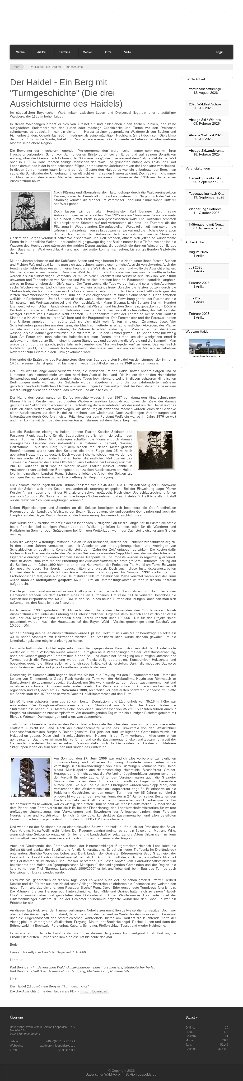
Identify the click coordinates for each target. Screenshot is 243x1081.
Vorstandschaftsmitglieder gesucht (214, 89)
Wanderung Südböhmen (207, 209)
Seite (125, 53)
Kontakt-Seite (66, 1050)
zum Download (95, 991)
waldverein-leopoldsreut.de (57, 1045)
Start (16, 67)
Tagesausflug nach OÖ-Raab (211, 193)
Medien (86, 53)
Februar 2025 (199, 314)
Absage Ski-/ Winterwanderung (212, 120)
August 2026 (198, 252)
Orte (106, 53)
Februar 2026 (199, 283)
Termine (62, 53)
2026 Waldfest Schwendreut (210, 104)
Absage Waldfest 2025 (206, 135)
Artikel (39, 53)
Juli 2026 (195, 267)
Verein (18, 53)
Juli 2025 (195, 298)
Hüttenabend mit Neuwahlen (210, 224)
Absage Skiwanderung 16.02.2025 (215, 150)
